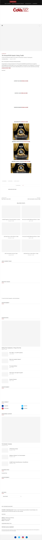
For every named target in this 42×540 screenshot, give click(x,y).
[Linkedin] (27, 537)
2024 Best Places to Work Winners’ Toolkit (11, 236)
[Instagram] (23, 537)
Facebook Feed (4, 473)
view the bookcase (16, 298)
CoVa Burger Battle (28, 3)
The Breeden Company (7, 444)
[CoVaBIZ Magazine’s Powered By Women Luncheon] (11, 211)
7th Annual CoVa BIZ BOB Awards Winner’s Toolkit (31, 236)
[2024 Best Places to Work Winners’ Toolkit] (11, 228)
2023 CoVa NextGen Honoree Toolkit (11, 253)
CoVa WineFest (34, 3)
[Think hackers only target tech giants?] (5, 374)
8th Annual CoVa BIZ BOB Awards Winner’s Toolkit (31, 219)
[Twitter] (19, 537)
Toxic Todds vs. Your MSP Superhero (16, 352)
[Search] (37, 25)
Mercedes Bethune (12, 189)
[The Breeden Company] (21, 430)
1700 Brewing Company (13, 448)
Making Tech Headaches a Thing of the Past (11, 347)
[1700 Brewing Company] (5, 450)
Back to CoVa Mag (8, 3)
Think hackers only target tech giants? (16, 372)
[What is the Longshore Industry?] (5, 361)
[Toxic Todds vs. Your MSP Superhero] (5, 354)
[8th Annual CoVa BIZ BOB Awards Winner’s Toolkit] (31, 211)
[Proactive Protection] (5, 381)
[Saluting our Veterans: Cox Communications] (5, 457)
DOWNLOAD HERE (24, 93)
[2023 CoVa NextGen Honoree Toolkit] (11, 246)
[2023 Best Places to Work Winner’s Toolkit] (31, 246)
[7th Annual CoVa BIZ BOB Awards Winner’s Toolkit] (31, 228)
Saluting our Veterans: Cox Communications (17, 455)
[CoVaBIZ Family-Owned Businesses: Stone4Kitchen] (5, 464)
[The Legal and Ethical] (5, 367)
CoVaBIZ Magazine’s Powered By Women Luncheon (11, 219)
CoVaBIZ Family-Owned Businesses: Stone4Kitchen (18, 462)
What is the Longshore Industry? (15, 359)
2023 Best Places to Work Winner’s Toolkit (31, 253)
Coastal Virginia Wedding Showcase (18, 3)
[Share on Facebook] (24, 185)
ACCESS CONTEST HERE (6, 68)
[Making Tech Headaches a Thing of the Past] (21, 334)
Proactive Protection (13, 379)
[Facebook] (34, 25)
